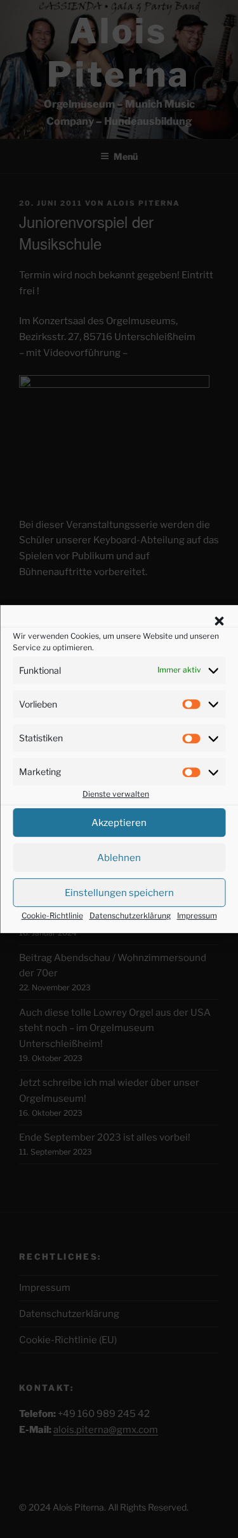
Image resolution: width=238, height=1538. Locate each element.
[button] (219, 621)
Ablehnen (119, 858)
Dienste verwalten (116, 794)
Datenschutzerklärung (130, 915)
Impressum (197, 915)
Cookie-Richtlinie (52, 915)
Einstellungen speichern (119, 893)
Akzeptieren (119, 823)
